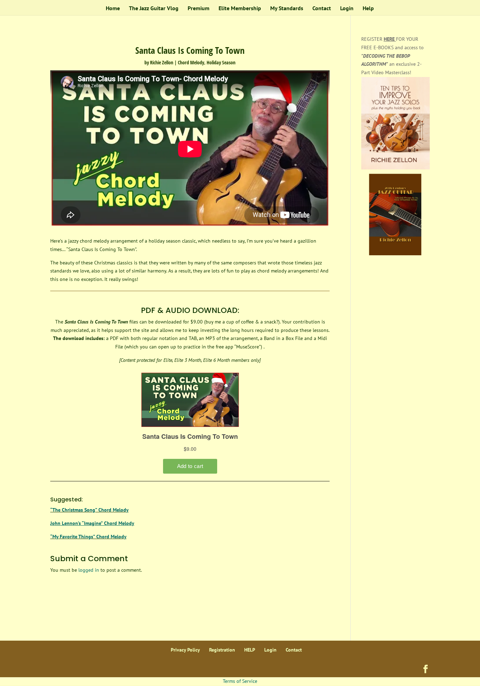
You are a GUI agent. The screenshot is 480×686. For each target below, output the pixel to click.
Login (346, 9)
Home (113, 9)
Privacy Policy (185, 650)
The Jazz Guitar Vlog (154, 9)
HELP (249, 650)
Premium (198, 9)
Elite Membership (240, 9)
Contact (321, 9)
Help (368, 9)
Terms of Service (240, 681)
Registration (222, 650)
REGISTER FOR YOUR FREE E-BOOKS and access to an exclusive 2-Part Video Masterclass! (392, 56)
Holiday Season (221, 62)
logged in (88, 570)
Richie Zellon (161, 62)
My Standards (286, 9)
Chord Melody (191, 62)
